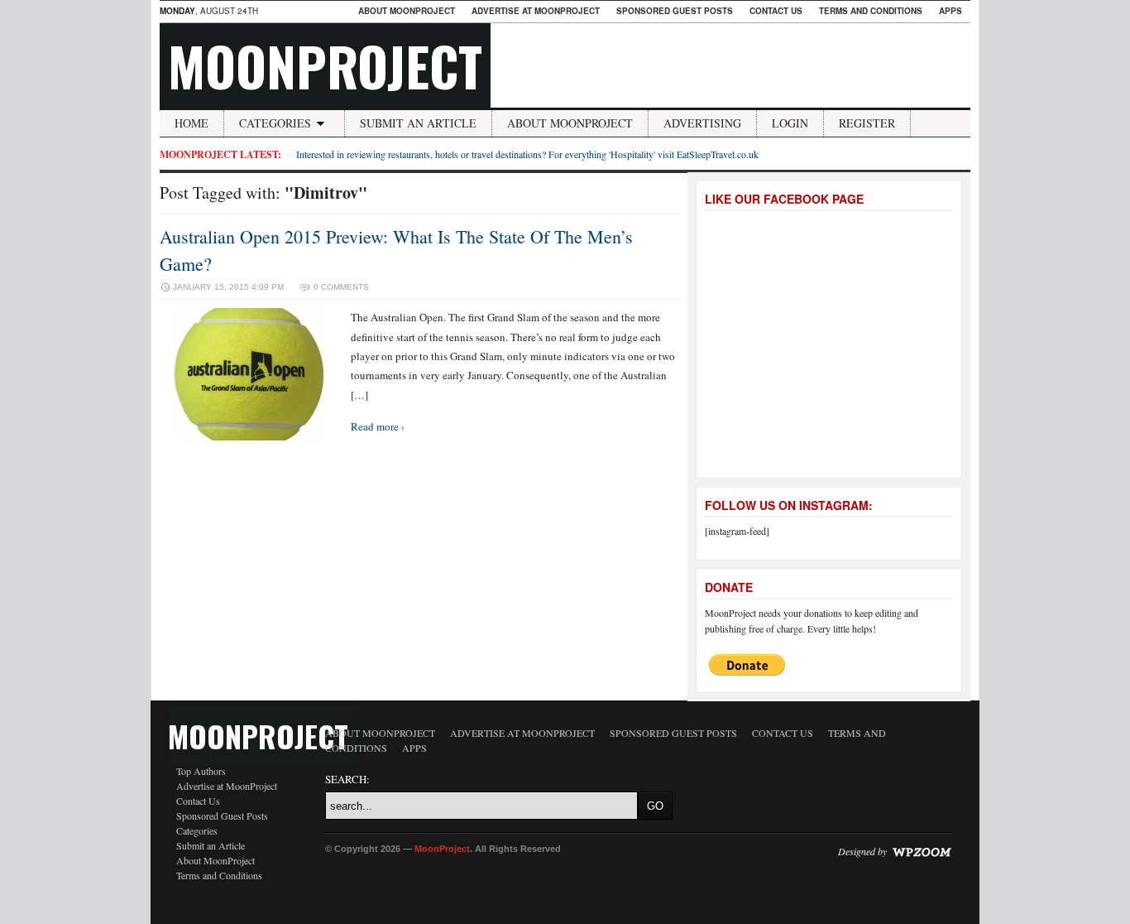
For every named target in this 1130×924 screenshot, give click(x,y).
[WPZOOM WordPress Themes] (921, 851)
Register (867, 123)
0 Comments (341, 286)
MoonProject (325, 65)
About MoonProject (406, 11)
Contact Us (775, 11)
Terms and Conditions (870, 11)
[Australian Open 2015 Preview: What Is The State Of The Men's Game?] (249, 436)
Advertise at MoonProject (536, 11)
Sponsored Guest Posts (674, 11)
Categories (275, 123)
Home (191, 123)
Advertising (702, 123)
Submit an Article (418, 123)
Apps (950, 11)
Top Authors (201, 770)
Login (790, 123)
